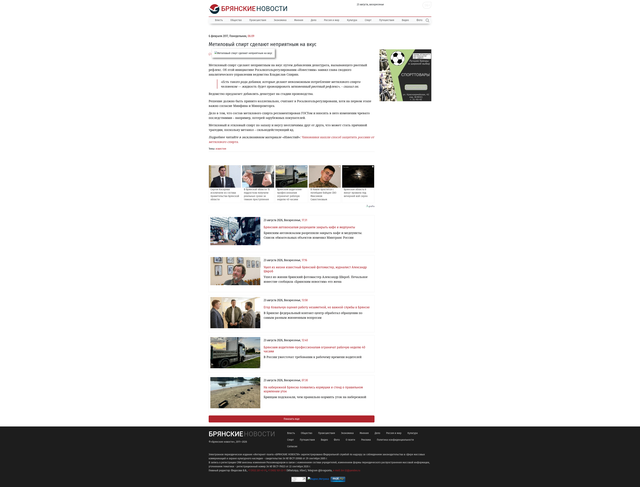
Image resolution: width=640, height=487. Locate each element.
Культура (352, 20)
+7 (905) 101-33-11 (277, 470)
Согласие (292, 446)
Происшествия (257, 20)
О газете (350, 439)
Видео (405, 20)
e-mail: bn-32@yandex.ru (346, 470)
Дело (313, 20)
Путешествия (386, 20)
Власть (219, 20)
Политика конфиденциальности (395, 439)
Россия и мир (331, 20)
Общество (236, 20)
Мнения (298, 20)
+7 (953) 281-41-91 (257, 470)
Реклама (366, 439)
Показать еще (292, 418)
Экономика (280, 20)
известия (221, 148)
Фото (337, 439)
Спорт (368, 20)
